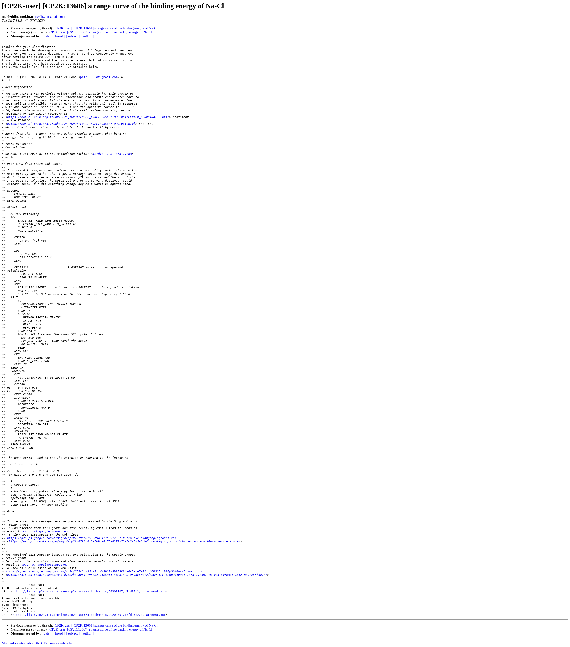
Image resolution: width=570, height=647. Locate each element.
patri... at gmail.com (99, 77)
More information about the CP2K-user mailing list (37, 643)
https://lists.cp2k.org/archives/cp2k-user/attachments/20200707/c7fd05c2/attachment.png (89, 614)
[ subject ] (73, 36)
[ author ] (87, 36)
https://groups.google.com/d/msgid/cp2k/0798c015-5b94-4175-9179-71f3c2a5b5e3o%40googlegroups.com (91, 538)
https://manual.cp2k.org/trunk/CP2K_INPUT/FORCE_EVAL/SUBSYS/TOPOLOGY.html (71, 123)
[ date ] (46, 36)
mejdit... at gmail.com (49, 16)
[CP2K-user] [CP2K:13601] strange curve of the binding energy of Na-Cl (105, 28)
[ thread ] (58, 36)
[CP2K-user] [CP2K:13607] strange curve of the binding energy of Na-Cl (100, 32)
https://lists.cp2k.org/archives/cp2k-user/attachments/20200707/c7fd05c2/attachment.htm (89, 591)
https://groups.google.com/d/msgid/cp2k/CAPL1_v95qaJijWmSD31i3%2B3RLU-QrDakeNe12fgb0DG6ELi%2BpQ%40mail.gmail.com (104, 571)
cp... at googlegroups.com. (46, 531)
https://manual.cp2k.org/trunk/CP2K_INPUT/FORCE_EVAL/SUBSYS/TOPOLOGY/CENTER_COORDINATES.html (88, 117)
